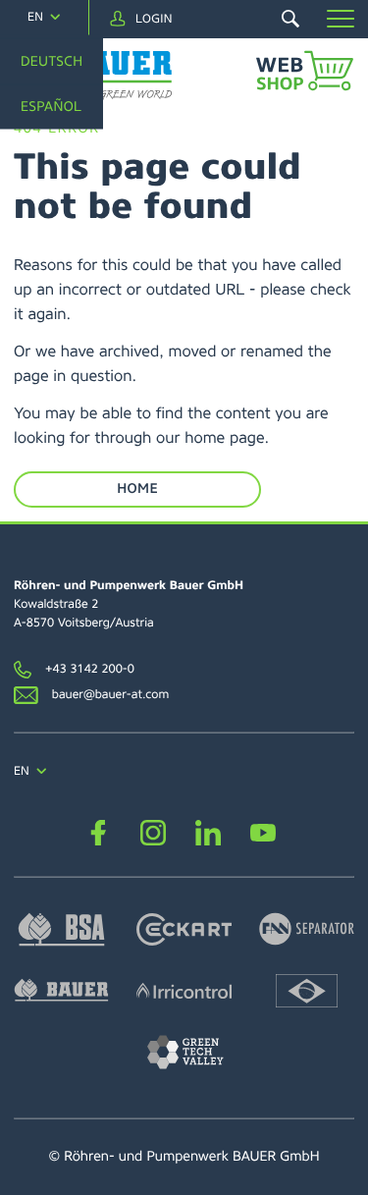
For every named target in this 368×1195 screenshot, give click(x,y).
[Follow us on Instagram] (154, 832)
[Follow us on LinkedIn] (208, 832)
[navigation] (44, 17)
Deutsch (51, 61)
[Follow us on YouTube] (263, 832)
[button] (340, 18)
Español (51, 107)
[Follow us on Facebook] (99, 832)
